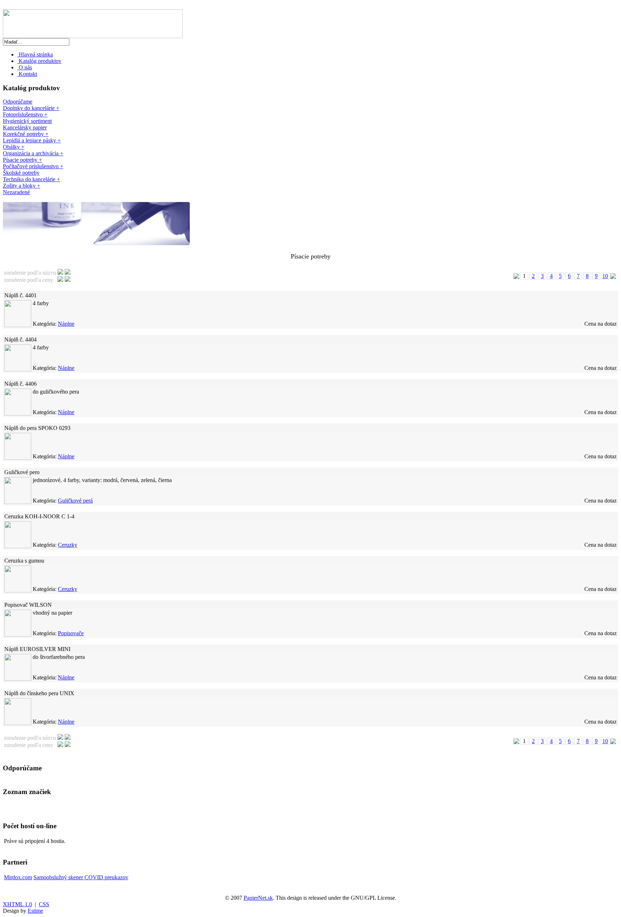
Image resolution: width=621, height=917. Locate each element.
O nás (24, 67)
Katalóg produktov (39, 61)
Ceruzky (67, 545)
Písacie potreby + (22, 160)
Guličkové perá (75, 501)
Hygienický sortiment (27, 121)
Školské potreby (21, 173)
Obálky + (13, 147)
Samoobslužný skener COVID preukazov (80, 877)
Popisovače (71, 633)
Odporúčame (17, 101)
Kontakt (27, 74)
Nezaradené (16, 192)
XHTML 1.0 (17, 904)
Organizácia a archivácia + (33, 153)
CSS (44, 904)
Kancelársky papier (25, 127)
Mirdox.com (18, 877)
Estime (35, 911)
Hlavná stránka (35, 54)
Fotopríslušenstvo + (25, 114)
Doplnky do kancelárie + (31, 108)
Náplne (66, 324)
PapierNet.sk (258, 898)
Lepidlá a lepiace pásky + (32, 140)
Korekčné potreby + (26, 134)
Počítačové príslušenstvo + (33, 166)
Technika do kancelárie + (31, 179)
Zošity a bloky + (21, 186)
